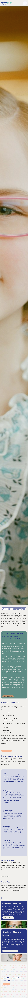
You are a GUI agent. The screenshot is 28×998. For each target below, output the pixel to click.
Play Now (6, 984)
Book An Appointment (8, 696)
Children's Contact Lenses (10, 951)
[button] (25, 3)
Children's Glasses (8, 917)
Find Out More (5, 876)
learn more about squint (13, 781)
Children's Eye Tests (6, 750)
